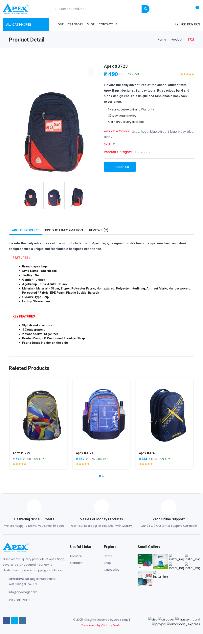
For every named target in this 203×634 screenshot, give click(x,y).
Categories (111, 570)
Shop (91, 24)
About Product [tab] (25, 230)
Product (176, 40)
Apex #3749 (147, 453)
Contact (76, 563)
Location (76, 556)
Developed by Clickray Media (101, 625)
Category (75, 24)
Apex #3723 (116, 66)
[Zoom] (91, 72)
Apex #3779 (21, 453)
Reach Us (121, 167)
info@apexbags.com (23, 592)
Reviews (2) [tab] (98, 230)
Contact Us (108, 24)
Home (60, 24)
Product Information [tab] (64, 230)
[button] (100, 475)
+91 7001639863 (19, 600)
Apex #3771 (84, 453)
